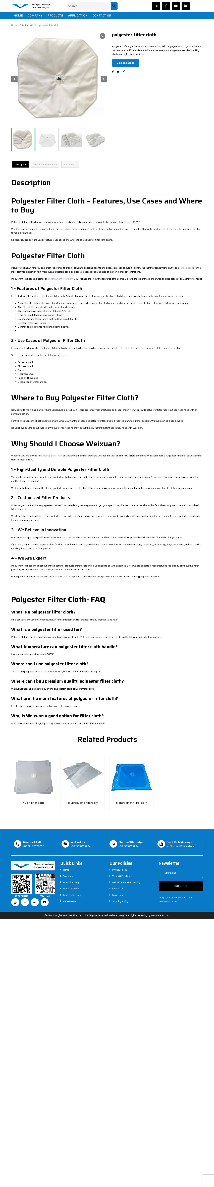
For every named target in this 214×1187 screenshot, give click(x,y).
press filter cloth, (68, 229)
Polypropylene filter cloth (82, 803)
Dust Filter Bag (71, 882)
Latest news (69, 901)
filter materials (173, 229)
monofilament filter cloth (60, 279)
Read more (33, 808)
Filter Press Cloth (28, 25)
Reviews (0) (70, 164)
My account (118, 895)
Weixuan (158, 477)
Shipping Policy (120, 901)
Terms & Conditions (122, 876)
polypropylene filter (51, 455)
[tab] (20, 164)
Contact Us (117, 888)
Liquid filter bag (71, 888)
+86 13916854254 (81, 846)
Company (68, 876)
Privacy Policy (119, 870)
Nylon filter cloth (33, 803)
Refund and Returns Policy (126, 882)
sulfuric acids (186, 268)
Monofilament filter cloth (131, 803)
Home (14, 25)
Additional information (45, 164)
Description (21, 164)
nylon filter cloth (122, 348)
